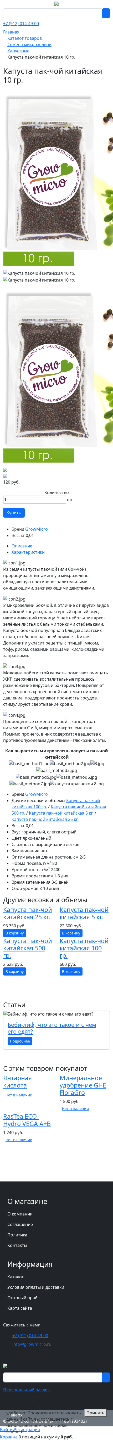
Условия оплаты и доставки (35, 1287)
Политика (17, 1235)
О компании (20, 1214)
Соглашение (20, 1224)
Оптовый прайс (23, 1298)
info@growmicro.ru (32, 1344)
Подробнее (20, 1041)
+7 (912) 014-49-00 (21, 23)
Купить (14, 513)
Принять (95, 1413)
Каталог (15, 1277)
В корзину (15, 933)
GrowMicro (36, 529)
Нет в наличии (19, 1094)
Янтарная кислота (17, 1081)
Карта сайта (19, 1308)
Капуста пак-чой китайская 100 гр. (84, 948)
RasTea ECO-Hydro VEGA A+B (27, 1120)
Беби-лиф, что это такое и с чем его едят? (52, 1028)
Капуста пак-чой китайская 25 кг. (45, 819)
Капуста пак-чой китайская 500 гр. (27, 948)
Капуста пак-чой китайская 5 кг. (61, 813)
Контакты (17, 1245)
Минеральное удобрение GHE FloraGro (83, 1085)
